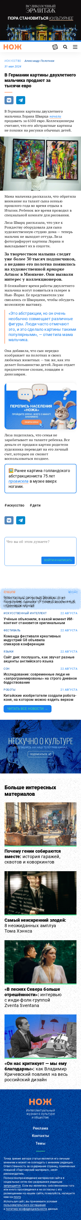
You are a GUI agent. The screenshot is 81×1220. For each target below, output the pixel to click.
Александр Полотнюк (39, 61)
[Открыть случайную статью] (55, 46)
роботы (9, 689)
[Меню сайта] (75, 47)
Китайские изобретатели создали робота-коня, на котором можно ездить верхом (40, 697)
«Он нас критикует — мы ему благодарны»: (36, 1071)
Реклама (40, 1128)
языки (9, 651)
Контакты (40, 1136)
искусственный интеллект (25, 613)
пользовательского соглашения (25, 1205)
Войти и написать (58, 560)
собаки (9, 592)
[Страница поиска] (65, 47)
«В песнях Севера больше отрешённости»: (33, 997)
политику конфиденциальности (26, 1209)
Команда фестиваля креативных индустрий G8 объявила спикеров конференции (32, 640)
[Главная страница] (13, 47)
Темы (40, 1143)
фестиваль (12, 630)
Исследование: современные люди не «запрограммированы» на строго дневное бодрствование (40, 678)
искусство (12, 61)
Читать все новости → (27, 709)
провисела (19, 481)
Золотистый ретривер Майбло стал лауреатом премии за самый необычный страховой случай (39, 602)
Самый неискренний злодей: (35, 925)
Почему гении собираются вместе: (32, 856)
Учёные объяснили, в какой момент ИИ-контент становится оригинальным (38, 621)
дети (36, 505)
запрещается (12, 1185)
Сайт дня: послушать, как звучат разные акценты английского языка (39, 659)
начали (55, 116)
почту (17, 1197)
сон (7, 668)
